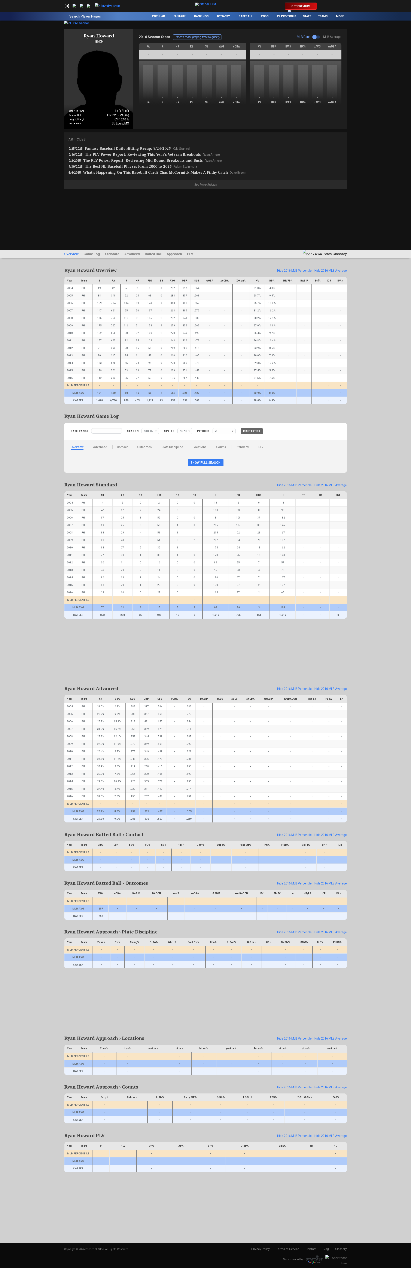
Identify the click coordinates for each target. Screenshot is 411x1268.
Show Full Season (206, 462)
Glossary (341, 1249)
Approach (174, 254)
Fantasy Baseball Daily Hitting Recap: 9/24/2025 (129, 148)
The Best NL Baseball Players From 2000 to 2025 (132, 166)
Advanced (132, 254)
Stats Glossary (335, 254)
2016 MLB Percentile (294, 270)
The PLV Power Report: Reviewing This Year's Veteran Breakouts (144, 154)
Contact (122, 447)
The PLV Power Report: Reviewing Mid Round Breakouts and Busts (145, 160)
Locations (200, 447)
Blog (326, 1249)
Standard (112, 254)
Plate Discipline (172, 447)
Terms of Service (287, 1249)
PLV (190, 254)
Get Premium (300, 6)
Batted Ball (153, 254)
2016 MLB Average (330, 270)
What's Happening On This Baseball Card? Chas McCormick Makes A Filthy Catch (157, 172)
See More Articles (205, 184)
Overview (71, 254)
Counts (221, 447)
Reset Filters (251, 431)
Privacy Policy (260, 1249)
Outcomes (144, 447)
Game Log (92, 254)
